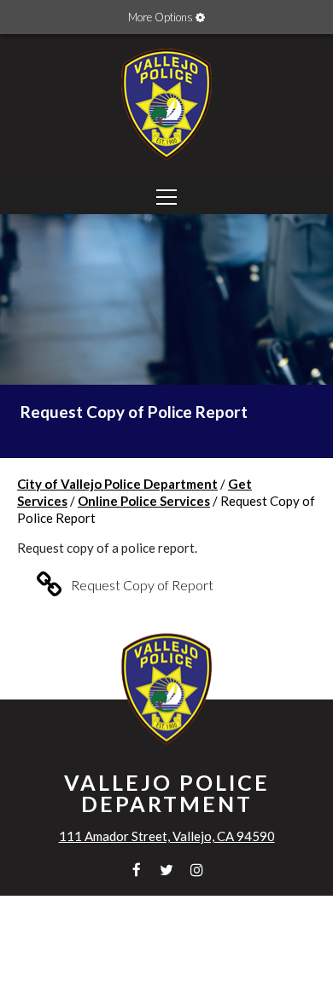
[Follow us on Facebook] (137, 869)
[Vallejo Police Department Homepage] (166, 162)
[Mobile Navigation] (166, 197)
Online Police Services (144, 500)
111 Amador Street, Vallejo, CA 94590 (167, 836)
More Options (162, 17)
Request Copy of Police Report (134, 411)
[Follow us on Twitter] (167, 869)
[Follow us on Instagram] (197, 869)
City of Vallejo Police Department (117, 483)
